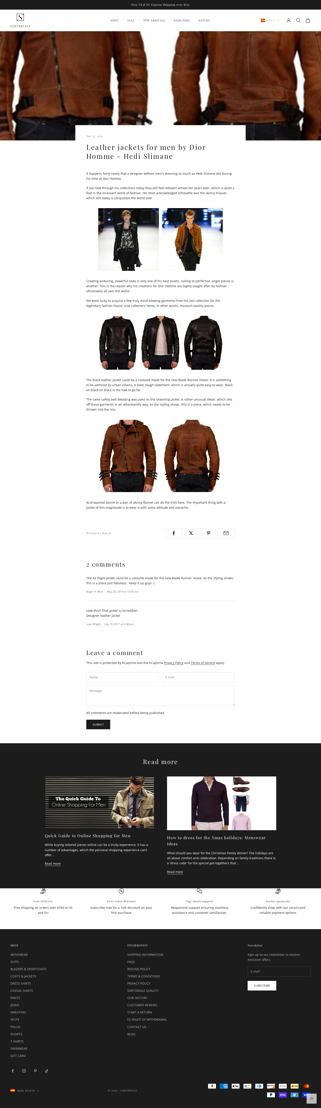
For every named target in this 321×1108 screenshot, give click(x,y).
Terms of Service (203, 663)
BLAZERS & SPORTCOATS (28, 969)
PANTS (15, 998)
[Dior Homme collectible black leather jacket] (160, 343)
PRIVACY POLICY (138, 983)
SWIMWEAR (18, 1048)
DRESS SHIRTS (20, 983)
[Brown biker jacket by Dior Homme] (160, 456)
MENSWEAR (19, 954)
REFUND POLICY (138, 969)
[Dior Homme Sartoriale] (160, 239)
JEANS (14, 1005)
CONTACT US (136, 1027)
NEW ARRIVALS (154, 20)
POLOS (15, 1027)
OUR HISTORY (137, 998)
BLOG (131, 1034)
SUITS (14, 962)
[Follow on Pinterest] (35, 1071)
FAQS (131, 962)
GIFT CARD (18, 1056)
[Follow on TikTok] (47, 1071)
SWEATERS (18, 1012)
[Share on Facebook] (173, 533)
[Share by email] (226, 533)
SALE (131, 20)
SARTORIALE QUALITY (143, 991)
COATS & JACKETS (23, 976)
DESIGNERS (182, 20)
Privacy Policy (173, 663)
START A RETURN (139, 1012)
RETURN (204, 20)
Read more (53, 863)
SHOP (115, 20)
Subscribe (262, 985)
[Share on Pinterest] (208, 533)
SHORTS (16, 1034)
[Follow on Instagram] (24, 1071)
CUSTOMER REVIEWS (142, 1005)
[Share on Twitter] (191, 533)
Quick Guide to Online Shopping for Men (88, 835)
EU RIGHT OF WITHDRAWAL (147, 1019)
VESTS (14, 1019)
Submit (98, 724)
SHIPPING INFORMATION (145, 954)
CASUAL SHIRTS (21, 991)
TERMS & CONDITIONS (143, 976)
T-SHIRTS (17, 1041)
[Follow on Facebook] (12, 1071)
